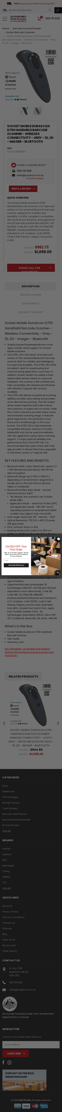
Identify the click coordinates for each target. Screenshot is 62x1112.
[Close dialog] (58, 538)
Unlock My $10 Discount (16, 565)
